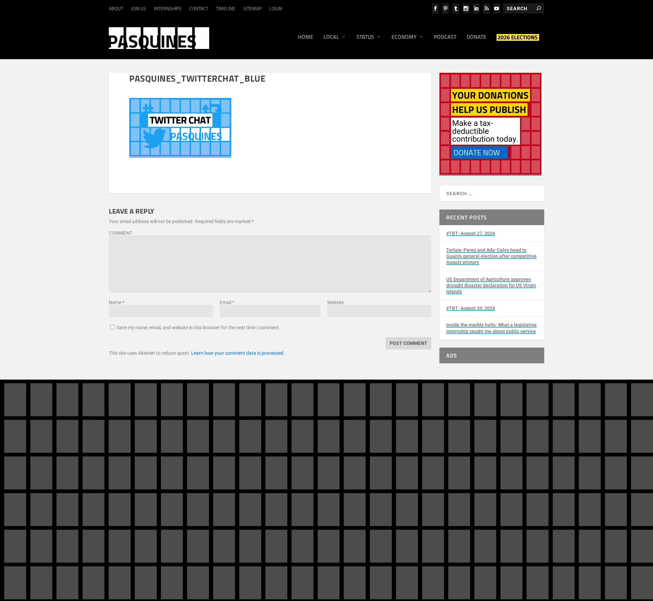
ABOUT (116, 8)
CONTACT (198, 8)
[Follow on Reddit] (469, 474)
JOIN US (138, 8)
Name (116, 302)
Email (227, 302)
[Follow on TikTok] (510, 461)
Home (305, 37)
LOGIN (275, 8)
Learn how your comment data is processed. (238, 353)
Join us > (354, 476)
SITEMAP (252, 8)
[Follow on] (483, 474)
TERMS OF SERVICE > (179, 502)
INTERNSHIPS (168, 8)
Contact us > (358, 492)
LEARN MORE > (137, 502)
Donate (476, 37)
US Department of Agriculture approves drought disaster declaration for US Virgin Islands (491, 285)
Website (335, 302)
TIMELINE (225, 8)
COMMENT (120, 233)
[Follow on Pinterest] (455, 474)
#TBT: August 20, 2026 (470, 308)
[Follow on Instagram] (469, 461)
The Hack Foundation (217, 538)
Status (365, 37)
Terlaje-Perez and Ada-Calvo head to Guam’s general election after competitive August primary (491, 256)
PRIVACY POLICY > (226, 502)
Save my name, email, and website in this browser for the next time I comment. (198, 327)
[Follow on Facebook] (455, 461)
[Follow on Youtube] (523, 461)
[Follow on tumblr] (483, 461)
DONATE (363, 457)
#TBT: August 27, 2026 (470, 233)
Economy (404, 37)
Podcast (445, 37)
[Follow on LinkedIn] (496, 461)
